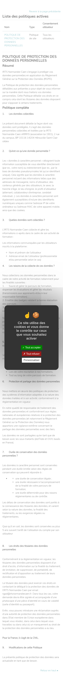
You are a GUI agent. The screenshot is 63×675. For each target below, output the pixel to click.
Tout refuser (33, 353)
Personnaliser (32, 360)
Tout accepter (33, 347)
